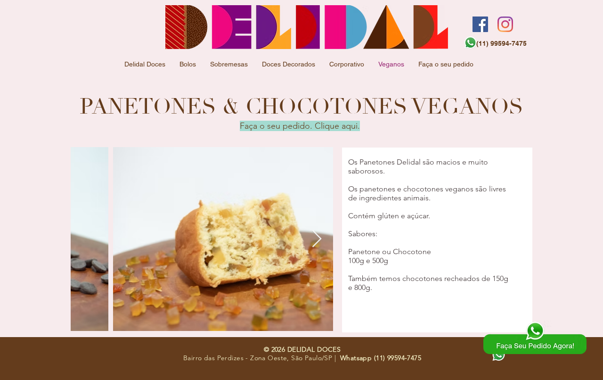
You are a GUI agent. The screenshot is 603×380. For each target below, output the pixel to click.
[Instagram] (505, 24)
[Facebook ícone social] (480, 24)
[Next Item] (316, 239)
